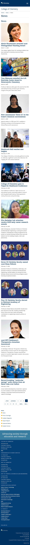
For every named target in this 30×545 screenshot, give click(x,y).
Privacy (27, 538)
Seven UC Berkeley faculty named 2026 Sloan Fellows (14, 263)
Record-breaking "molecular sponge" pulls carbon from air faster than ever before (13, 382)
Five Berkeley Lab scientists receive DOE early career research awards (14, 222)
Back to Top (26, 543)
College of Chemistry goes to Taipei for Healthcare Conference (14, 185)
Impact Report (6, 420)
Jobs (2, 501)
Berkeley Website (5, 511)
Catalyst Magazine (7, 418)
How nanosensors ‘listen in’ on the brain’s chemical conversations (15, 116)
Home (2, 12)
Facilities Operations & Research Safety (10, 496)
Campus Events (5, 516)
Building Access (4, 489)
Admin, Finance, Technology (7, 487)
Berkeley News (5, 512)
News (7, 12)
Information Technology (6, 499)
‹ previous (14, 400)
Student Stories (6, 426)
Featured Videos (7, 423)
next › (22, 404)
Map (2, 450)
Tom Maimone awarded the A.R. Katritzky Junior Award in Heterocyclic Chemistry (14, 80)
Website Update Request (7, 506)
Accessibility (26, 534)
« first (7, 400)
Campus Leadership (6, 514)
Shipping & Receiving (6, 503)
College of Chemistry (9, 9)
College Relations (5, 490)
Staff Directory (5, 505)
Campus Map (4, 518)
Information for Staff (6, 497)
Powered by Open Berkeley (22, 533)
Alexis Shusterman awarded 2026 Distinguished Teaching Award (14, 44)
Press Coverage (7, 415)
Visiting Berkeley (5, 519)
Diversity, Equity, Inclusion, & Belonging (10, 494)
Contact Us (3, 492)
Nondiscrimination (24, 536)
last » (26, 404)
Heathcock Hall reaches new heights (12, 150)
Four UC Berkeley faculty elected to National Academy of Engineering (14, 302)
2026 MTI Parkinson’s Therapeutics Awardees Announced (10, 342)
